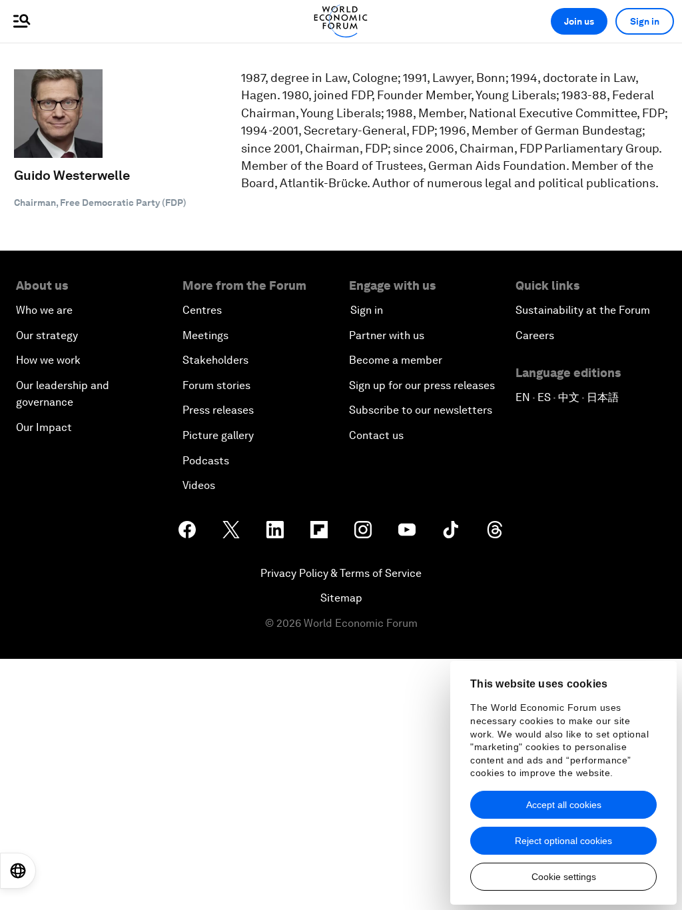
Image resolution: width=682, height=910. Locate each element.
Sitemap (341, 598)
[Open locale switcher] (18, 870)
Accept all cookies (563, 804)
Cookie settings (563, 876)
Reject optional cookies (563, 840)
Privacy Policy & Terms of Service (341, 573)
